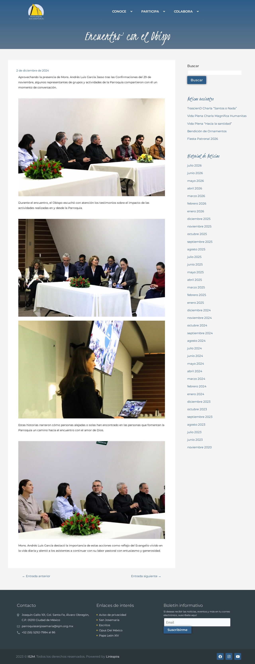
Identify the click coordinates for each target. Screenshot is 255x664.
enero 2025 (195, 303)
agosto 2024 (196, 341)
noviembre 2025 (199, 226)
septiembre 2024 (200, 333)
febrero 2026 (196, 203)
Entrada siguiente (146, 576)
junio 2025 (195, 264)
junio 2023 (195, 440)
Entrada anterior (36, 576)
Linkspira (112, 656)
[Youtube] (237, 656)
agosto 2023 (196, 424)
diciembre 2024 (199, 310)
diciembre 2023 (198, 401)
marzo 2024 (196, 379)
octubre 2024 (197, 325)
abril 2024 (194, 371)
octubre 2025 (197, 234)
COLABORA (183, 11)
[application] (127, 11)
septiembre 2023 (199, 417)
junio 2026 (195, 173)
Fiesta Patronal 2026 (202, 139)
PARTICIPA (150, 11)
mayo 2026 (195, 181)
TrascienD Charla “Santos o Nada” (212, 108)
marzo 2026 (196, 196)
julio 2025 (194, 257)
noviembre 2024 (199, 318)
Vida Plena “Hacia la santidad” (209, 123)
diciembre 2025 (198, 219)
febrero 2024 (196, 386)
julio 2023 (194, 432)
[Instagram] (229, 656)
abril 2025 (194, 280)
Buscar (193, 66)
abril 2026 (194, 188)
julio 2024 (194, 348)
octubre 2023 (197, 409)
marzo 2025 (196, 287)
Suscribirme (177, 630)
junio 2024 (195, 356)
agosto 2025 (196, 249)
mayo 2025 (195, 272)
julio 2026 (194, 165)
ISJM (31, 656)
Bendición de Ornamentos (207, 131)
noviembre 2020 (199, 447)
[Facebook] (220, 656)
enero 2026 (195, 211)
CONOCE (119, 11)
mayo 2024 (195, 363)
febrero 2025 (196, 295)
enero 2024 (195, 394)
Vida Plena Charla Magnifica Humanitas (216, 116)
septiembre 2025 (199, 242)
